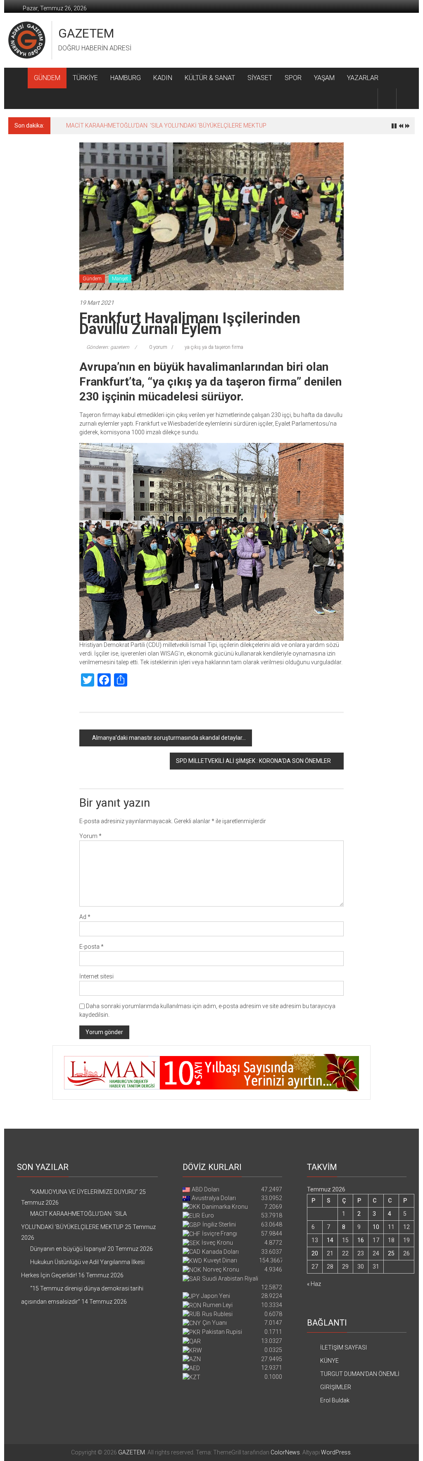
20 (314, 1253)
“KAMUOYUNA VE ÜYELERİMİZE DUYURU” (84, 1192)
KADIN (162, 78)
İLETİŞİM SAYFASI (343, 1347)
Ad (84, 917)
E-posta (91, 946)
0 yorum (157, 347)
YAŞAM (324, 78)
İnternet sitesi (96, 976)
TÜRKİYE (85, 78)
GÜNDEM (47, 78)
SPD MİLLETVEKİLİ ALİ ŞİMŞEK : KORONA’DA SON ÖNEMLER (253, 761)
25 (391, 1253)
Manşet (120, 279)
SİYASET (259, 78)
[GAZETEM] (18, 78)
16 (360, 1240)
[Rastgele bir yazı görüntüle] (406, 98)
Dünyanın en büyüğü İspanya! (104, 125)
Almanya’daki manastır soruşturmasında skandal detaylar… (169, 737)
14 (330, 1240)
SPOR (293, 78)
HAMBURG (125, 78)
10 (376, 1227)
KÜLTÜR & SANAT (210, 78)
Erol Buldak (334, 1400)
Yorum (90, 836)
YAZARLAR (362, 78)
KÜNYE (329, 1360)
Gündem (92, 279)
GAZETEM (86, 33)
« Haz (314, 1284)
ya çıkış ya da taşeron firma (214, 347)
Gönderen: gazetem (108, 347)
